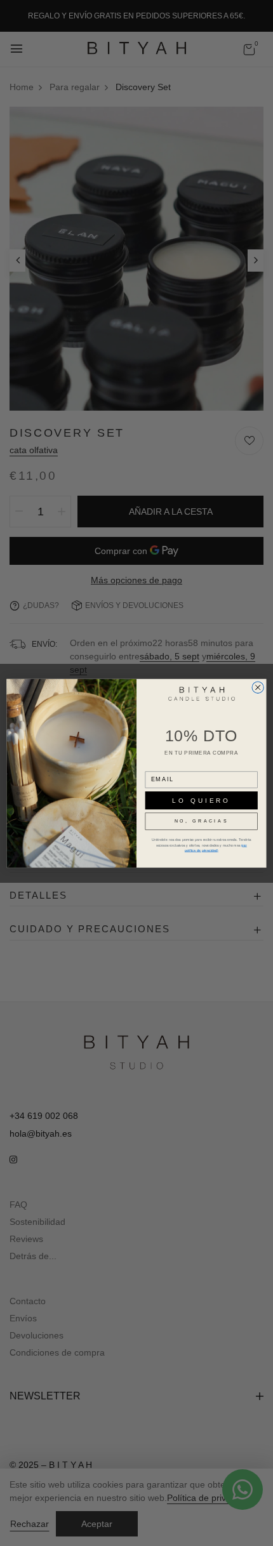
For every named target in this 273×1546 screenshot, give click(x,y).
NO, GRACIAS (202, 821)
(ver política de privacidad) (216, 847)
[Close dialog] (257, 687)
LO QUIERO (201, 800)
